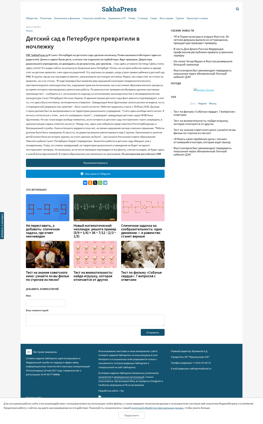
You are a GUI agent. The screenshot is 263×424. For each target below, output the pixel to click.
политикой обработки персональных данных (157, 408)
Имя (28, 295)
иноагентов (104, 377)
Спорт (153, 18)
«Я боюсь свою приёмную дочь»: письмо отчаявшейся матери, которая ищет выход (202, 140)
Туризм (180, 18)
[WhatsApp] (100, 183)
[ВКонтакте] (85, 183)
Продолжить (131, 415)
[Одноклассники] (90, 183)
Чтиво (131, 18)
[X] (95, 183)
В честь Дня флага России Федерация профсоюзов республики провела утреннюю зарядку (203, 52)
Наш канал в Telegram (97, 173)
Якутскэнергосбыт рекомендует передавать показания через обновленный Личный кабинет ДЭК (203, 74)
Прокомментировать (95, 162)
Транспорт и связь (197, 18)
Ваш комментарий (37, 310)
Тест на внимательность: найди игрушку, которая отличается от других (93, 276)
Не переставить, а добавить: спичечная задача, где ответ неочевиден (43, 230)
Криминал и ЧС (117, 18)
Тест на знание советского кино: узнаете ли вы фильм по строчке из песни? (47, 276)
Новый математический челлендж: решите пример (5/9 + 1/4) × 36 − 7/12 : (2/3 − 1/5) (95, 230)
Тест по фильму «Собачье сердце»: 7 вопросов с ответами (141, 276)
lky (121, 390)
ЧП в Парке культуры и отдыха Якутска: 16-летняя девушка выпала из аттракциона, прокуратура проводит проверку (201, 40)
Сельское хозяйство (94, 18)
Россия (29, 30)
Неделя (202, 103)
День (193, 103)
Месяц (212, 103)
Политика (46, 18)
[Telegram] (105, 183)
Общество (32, 18)
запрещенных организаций (129, 377)
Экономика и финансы (67, 18)
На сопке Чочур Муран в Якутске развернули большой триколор (203, 62)
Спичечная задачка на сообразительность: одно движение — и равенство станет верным (141, 230)
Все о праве (166, 18)
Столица (143, 18)
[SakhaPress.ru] (2, 226)
